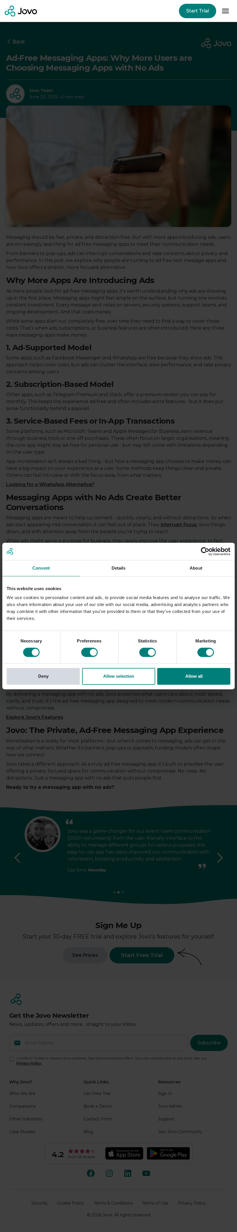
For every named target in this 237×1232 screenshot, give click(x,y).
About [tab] (196, 568)
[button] (225, 11)
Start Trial (197, 11)
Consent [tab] (41, 568)
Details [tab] (119, 568)
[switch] (89, 652)
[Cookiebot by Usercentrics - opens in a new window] (205, 551)
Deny (43, 676)
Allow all (194, 676)
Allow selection (118, 676)
